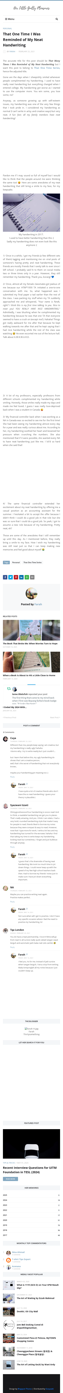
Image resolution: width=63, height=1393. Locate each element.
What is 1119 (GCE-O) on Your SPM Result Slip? (38, 1286)
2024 (31, 1200)
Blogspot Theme (25, 1389)
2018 (31, 1230)
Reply (12, 777)
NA (12, 887)
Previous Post (10, 717)
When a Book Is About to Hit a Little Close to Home (29, 675)
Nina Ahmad (18, 1252)
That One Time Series (33, 562)
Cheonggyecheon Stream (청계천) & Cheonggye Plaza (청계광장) (34, 1353)
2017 (31, 1235)
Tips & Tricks (9, 1163)
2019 (31, 1225)
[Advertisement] (31, 144)
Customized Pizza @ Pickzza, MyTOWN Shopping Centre (36, 1339)
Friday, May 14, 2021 (25, 787)
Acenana (16, 1266)
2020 (31, 1220)
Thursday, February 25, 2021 (21, 741)
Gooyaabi (50, 1389)
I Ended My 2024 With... (15, 707)
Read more (10, 1179)
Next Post (54, 717)
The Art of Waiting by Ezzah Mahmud (35, 1298)
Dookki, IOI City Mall (27, 1311)
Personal (7, 28)
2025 (31, 1195)
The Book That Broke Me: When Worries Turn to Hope (30, 643)
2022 (31, 1210)
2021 (31, 1215)
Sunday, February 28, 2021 (20, 933)
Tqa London (17, 929)
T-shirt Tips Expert (21, 1259)
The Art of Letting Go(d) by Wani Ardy (36, 1364)
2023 (31, 1205)
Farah (12, 51)
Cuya (13, 738)
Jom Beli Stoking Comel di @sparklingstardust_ (30, 1326)
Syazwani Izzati (19, 805)
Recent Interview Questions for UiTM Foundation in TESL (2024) (30, 1170)
